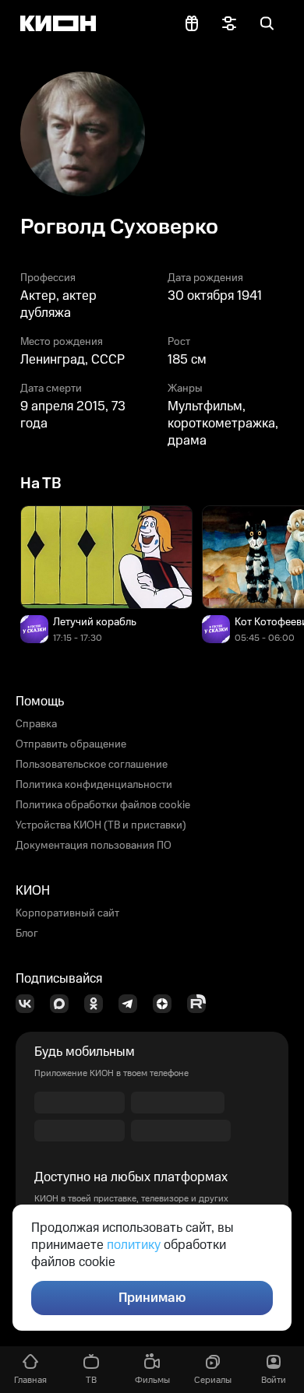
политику (134, 1245)
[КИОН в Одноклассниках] (98, 1003)
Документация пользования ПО (93, 846)
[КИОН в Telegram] (132, 1003)
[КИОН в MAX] (64, 1003)
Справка (36, 724)
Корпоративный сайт (67, 913)
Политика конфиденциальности (94, 785)
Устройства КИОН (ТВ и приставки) (101, 825)
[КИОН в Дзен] (167, 1003)
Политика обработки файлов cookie (103, 805)
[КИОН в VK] (30, 1003)
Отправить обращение (71, 744)
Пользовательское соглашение (92, 765)
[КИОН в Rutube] (201, 1003)
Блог (27, 934)
